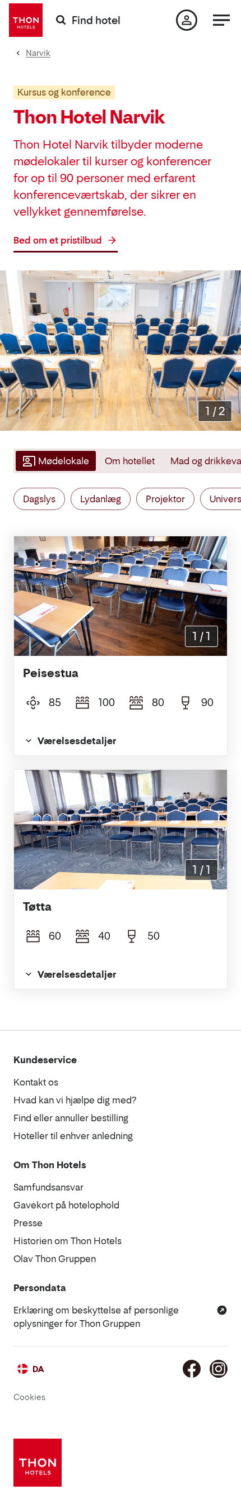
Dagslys (39, 498)
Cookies (29, 1397)
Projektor (165, 498)
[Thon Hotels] (26, 20)
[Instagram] (219, 1369)
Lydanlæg (100, 498)
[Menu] (221, 20)
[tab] (54, 461)
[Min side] (186, 20)
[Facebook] (192, 1369)
